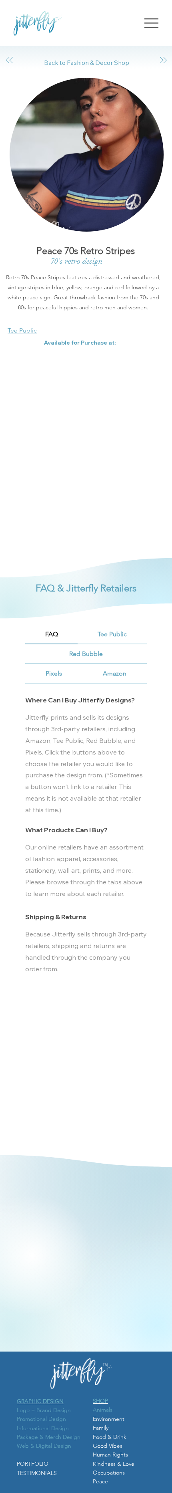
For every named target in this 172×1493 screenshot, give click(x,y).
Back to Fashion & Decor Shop (86, 63)
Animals (102, 1409)
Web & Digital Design (44, 1445)
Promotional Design (41, 1418)
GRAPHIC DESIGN (40, 1401)
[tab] (51, 634)
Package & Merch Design (48, 1437)
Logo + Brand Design (44, 1410)
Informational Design (43, 1428)
